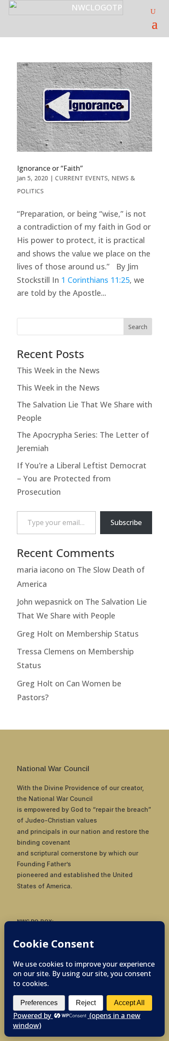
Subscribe (126, 522)
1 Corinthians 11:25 (95, 280)
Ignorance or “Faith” (50, 168)
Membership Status (102, 633)
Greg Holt (35, 633)
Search (137, 327)
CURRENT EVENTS (81, 178)
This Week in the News (58, 370)
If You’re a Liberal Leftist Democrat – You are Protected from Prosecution (81, 478)
